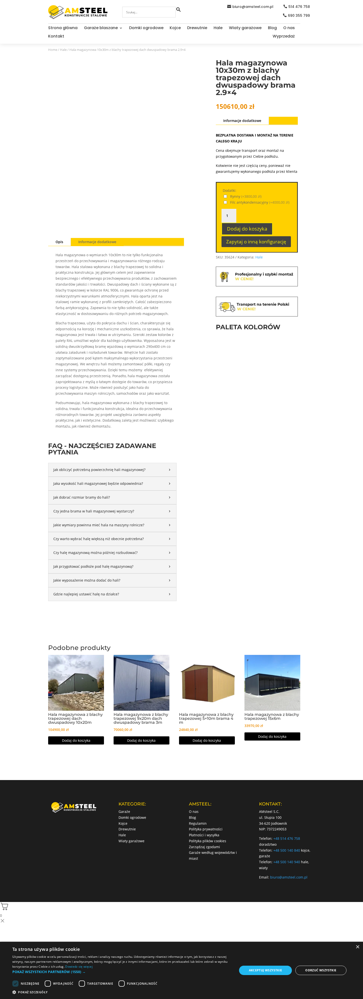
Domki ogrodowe (146, 28)
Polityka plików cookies (207, 841)
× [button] (357, 947)
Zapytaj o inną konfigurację (256, 241)
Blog (272, 28)
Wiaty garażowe (245, 28)
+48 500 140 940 (286, 862)
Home (52, 49)
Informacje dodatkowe (97, 241)
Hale (218, 28)
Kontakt (56, 37)
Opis (59, 241)
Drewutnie (197, 28)
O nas (289, 28)
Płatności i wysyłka (204, 835)
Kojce (175, 28)
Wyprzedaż (284, 37)
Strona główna (63, 28)
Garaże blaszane (101, 28)
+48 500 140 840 (286, 850)
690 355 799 (299, 15)
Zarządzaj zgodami (204, 846)
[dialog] (181, 970)
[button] (121, 972)
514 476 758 (299, 6)
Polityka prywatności (205, 829)
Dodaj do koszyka (247, 228)
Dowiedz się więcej (78, 966)
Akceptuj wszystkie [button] (265, 970)
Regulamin (198, 823)
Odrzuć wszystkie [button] (320, 970)
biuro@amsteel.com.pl (252, 6)
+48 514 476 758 (286, 838)
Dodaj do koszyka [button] (76, 740)
